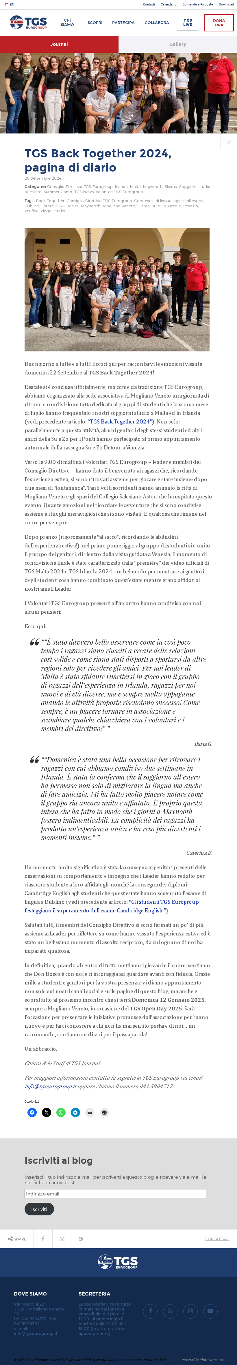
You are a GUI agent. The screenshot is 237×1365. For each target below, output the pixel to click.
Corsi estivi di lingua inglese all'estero (169, 200)
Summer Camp (58, 191)
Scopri (95, 22)
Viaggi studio (52, 210)
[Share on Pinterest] (80, 1239)
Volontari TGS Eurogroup (119, 191)
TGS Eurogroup (23, 12)
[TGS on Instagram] (190, 1311)
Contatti (149, 4)
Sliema (171, 186)
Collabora (157, 22)
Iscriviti (39, 1209)
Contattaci (217, 1238)
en (12, 4)
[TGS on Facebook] (150, 1311)
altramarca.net (211, 1359)
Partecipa (123, 22)
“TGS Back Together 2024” (120, 421)
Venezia (190, 205)
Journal (59, 44)
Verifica (31, 210)
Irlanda (121, 186)
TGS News (84, 191)
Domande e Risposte (197, 4)
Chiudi (228, 136)
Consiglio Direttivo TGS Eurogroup (80, 186)
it (6, 4)
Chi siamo (67, 22)
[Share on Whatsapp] (62, 1239)
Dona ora (219, 22)
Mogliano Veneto (119, 205)
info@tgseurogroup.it (50, 1086)
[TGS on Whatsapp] (170, 1311)
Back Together (50, 200)
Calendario (169, 4)
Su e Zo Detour (166, 205)
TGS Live (187, 22)
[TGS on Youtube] (210, 1311)
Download (226, 4)
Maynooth (153, 186)
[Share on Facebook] (43, 1239)
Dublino (32, 205)
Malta (135, 186)
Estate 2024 (53, 205)
